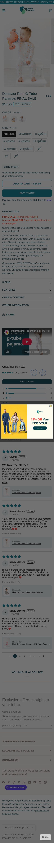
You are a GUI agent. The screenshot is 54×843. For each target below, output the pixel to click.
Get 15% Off (40, 428)
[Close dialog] (50, 406)
